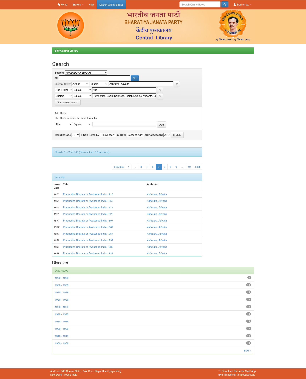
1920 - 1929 (62, 328)
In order (121, 135)
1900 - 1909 (62, 343)
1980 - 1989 (62, 285)
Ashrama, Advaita (157, 194)
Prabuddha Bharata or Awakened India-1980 (88, 246)
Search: (59, 72)
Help (91, 4)
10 (189, 166)
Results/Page (63, 135)
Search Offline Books (111, 4)
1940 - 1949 (62, 314)
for (56, 77)
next (197, 166)
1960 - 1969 (62, 299)
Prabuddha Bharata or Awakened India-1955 (88, 201)
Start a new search (67, 102)
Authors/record (153, 135)
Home (63, 4)
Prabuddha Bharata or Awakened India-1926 (88, 214)
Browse (77, 4)
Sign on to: (243, 4)
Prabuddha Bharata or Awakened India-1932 (88, 240)
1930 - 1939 (62, 321)
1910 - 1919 (62, 336)
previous (119, 166)
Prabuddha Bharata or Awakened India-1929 (88, 253)
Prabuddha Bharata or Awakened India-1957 (88, 233)
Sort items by (91, 135)
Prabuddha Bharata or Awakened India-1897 (88, 220)
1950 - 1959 (62, 307)
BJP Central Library (66, 50)
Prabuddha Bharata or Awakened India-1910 (88, 194)
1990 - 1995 (62, 278)
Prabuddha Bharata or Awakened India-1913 (88, 207)
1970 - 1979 (62, 292)
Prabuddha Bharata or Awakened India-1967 (88, 227)
